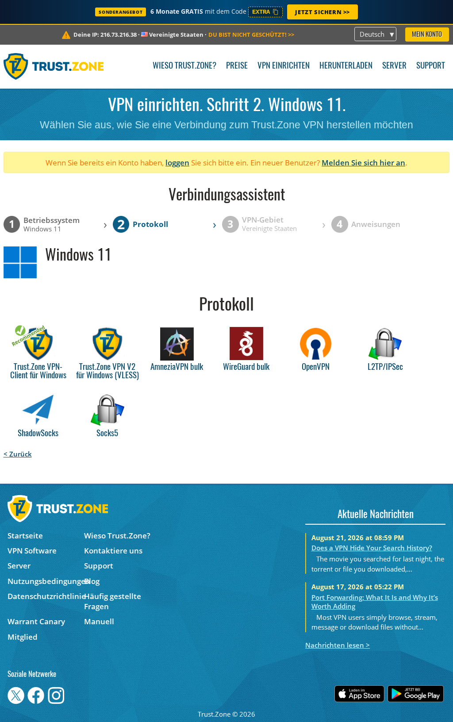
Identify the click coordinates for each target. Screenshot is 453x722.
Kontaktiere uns (113, 550)
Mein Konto (427, 34)
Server (394, 66)
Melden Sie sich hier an (363, 162)
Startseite (25, 535)
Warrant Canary (36, 621)
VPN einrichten (283, 66)
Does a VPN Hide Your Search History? (371, 547)
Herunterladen (345, 66)
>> (251, 34)
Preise (237, 66)
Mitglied (23, 637)
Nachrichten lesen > (337, 645)
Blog (92, 581)
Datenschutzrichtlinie (46, 596)
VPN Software (32, 550)
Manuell (99, 621)
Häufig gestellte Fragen (112, 601)
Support (430, 66)
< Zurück (18, 453)
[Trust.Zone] (54, 66)
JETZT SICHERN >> (322, 12)
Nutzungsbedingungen (46, 581)
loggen (177, 162)
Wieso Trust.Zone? (184, 66)
